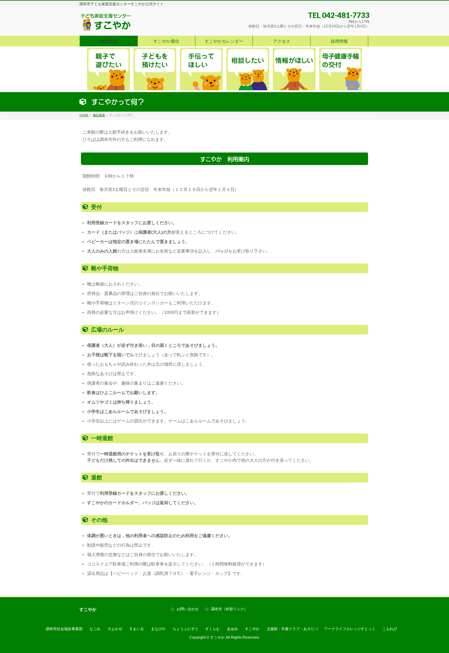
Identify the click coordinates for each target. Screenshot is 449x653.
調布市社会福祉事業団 (64, 629)
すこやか (252, 629)
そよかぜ (115, 629)
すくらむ (212, 629)
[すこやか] (105, 24)
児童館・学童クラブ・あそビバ (292, 629)
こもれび (389, 629)
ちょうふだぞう (185, 629)
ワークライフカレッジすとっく (349, 629)
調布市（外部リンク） (229, 609)
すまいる (136, 629)
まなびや (158, 629)
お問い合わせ (188, 609)
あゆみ (232, 629)
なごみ (94, 629)
